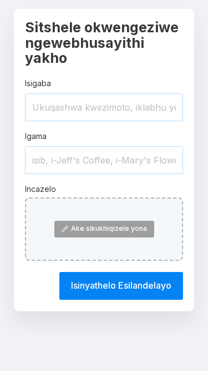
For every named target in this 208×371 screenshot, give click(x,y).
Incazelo (40, 189)
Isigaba (38, 83)
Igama (36, 136)
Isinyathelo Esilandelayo (121, 285)
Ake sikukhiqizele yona (109, 228)
